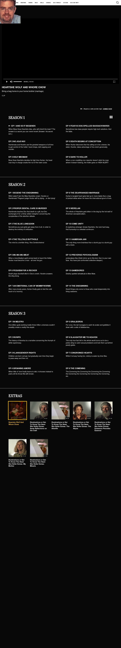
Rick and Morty (74, 2)
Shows (16, 2)
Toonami (30, 2)
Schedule (48, 2)
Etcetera (65, 2)
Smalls (42, 2)
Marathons (23, 2)
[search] (117, 3)
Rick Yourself (57, 2)
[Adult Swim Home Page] (7, 2)
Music (36, 2)
